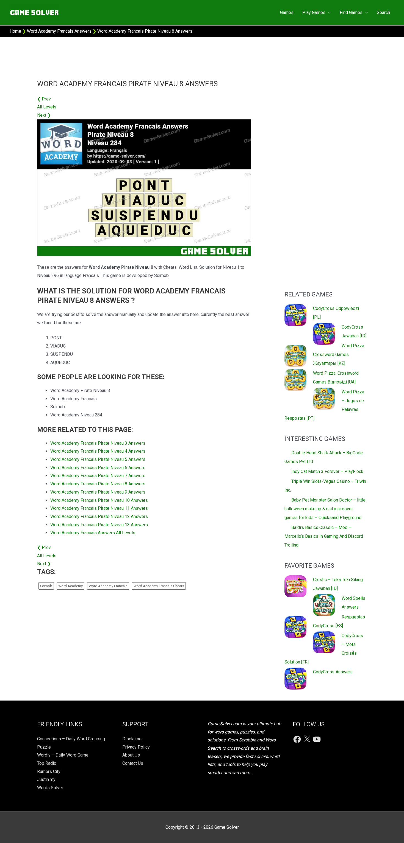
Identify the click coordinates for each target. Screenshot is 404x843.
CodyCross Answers (333, 671)
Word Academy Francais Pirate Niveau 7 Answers (97, 475)
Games (287, 12)
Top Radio (46, 763)
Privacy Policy (136, 747)
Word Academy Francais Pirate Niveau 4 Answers (97, 451)
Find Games (351, 12)
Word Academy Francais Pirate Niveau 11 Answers (99, 508)
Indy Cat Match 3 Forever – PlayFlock (327, 471)
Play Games (313, 12)
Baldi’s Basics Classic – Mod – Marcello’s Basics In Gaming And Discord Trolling (323, 536)
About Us (131, 755)
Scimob (46, 586)
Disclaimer (132, 738)
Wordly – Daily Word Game (62, 755)
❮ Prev (44, 99)
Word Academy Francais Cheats (159, 586)
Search (383, 12)
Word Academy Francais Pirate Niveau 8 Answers (97, 483)
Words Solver (50, 787)
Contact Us (132, 763)
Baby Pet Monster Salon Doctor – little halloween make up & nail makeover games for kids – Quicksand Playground (325, 508)
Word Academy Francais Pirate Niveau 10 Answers (99, 500)
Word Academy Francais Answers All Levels (92, 532)
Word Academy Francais (108, 586)
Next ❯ (44, 115)
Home (15, 31)
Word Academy (70, 586)
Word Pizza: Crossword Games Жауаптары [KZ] (339, 354)
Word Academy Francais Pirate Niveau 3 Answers (97, 443)
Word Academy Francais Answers (59, 31)
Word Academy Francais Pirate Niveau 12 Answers (99, 516)
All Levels (46, 107)
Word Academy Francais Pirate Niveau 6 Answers (97, 467)
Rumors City (48, 771)
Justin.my (46, 779)
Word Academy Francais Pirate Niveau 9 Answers (97, 492)
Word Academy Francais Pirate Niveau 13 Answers (99, 524)
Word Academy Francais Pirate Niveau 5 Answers (97, 459)
